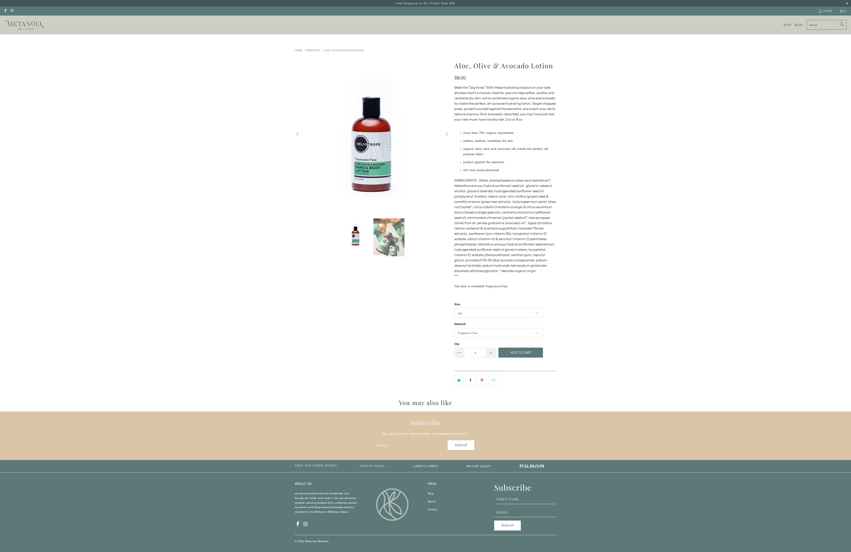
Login (827, 11)
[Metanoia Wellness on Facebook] (5, 11)
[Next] (446, 134)
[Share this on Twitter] (459, 380)
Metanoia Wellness (316, 541)
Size (457, 304)
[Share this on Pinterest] (482, 380)
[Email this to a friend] (493, 380)
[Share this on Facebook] (470, 380)
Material (460, 324)
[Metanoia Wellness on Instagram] (12, 11)
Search (432, 501)
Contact (432, 509)
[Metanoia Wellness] (24, 25)
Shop (431, 493)
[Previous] (298, 134)
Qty (456, 344)
